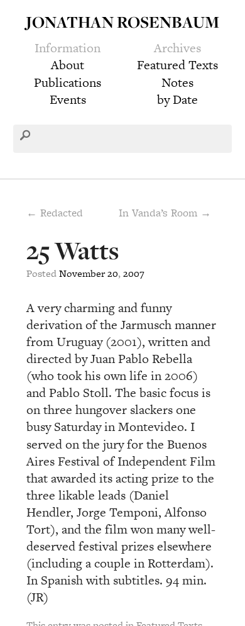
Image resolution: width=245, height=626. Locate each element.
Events (68, 99)
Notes (177, 82)
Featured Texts (177, 65)
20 (112, 273)
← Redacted (54, 212)
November (82, 273)
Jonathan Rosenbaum (122, 22)
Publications (67, 82)
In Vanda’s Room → (165, 212)
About (67, 65)
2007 (133, 273)
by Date (177, 99)
